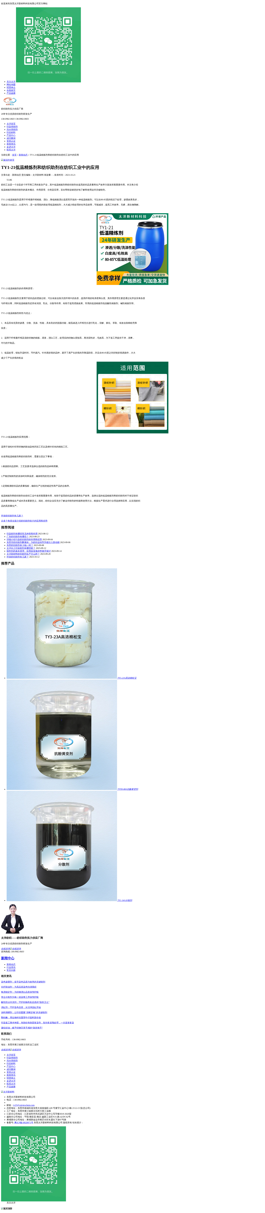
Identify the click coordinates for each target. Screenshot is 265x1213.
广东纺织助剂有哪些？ (18, 536)
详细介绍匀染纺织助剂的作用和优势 (24, 539)
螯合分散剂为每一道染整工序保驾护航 (20, 997)
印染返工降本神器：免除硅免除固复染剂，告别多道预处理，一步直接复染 (37, 1022)
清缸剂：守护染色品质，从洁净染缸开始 (21, 1007)
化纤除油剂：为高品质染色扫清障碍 (18, 987)
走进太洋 (11, 147)
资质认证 (11, 141)
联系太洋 (11, 150)
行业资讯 (11, 967)
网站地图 (11, 84)
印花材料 (11, 132)
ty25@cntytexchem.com (24, 1105)
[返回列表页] (7, 160)
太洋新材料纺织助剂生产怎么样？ (23, 554)
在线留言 (11, 90)
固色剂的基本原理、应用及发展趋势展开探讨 (29, 551)
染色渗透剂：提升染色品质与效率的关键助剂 (23, 982)
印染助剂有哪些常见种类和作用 (22, 533)
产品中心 (11, 135)
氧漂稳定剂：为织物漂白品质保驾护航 (20, 992)
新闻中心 (7, 958)
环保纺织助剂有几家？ (12, 516)
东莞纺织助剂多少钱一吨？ (20, 545)
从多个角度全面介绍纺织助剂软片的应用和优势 (24, 521)
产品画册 (11, 93)
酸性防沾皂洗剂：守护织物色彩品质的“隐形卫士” (25, 1002)
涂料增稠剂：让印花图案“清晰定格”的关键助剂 (24, 1012)
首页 (14, 155)
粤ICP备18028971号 (23, 1122)
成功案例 (11, 138)
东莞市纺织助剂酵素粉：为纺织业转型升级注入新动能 (33, 542)
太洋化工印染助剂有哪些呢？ (21, 548)
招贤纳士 (11, 87)
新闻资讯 (11, 144)
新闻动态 (23, 155)
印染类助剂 (12, 126)
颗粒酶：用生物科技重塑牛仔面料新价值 (21, 1017)
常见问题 (11, 970)
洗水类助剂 (12, 129)
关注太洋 (11, 81)
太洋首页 (11, 124)
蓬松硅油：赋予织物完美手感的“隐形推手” (22, 1028)
